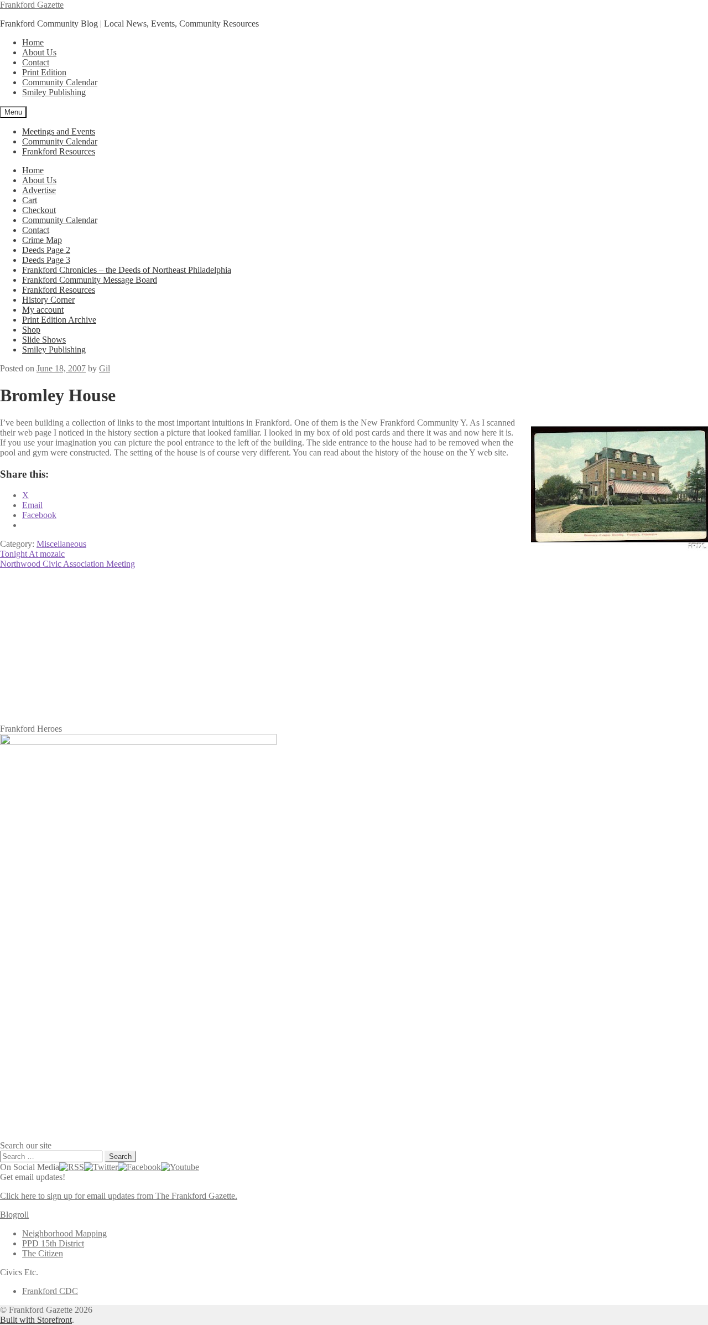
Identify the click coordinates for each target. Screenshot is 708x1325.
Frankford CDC (50, 1291)
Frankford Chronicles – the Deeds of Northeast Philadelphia (126, 270)
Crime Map (42, 240)
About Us (39, 52)
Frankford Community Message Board (89, 279)
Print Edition (44, 72)
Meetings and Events (58, 131)
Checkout (39, 210)
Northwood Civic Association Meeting (67, 563)
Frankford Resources (58, 151)
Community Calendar (59, 82)
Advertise (39, 190)
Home (33, 42)
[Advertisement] (332, 646)
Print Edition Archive (59, 319)
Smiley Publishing (54, 92)
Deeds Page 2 (46, 250)
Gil (104, 368)
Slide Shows (44, 339)
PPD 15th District (53, 1243)
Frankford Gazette (32, 4)
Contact (35, 62)
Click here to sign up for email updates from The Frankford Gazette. (118, 1195)
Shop (31, 329)
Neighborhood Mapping (64, 1233)
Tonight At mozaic (32, 553)
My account (43, 309)
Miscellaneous (61, 543)
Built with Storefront (36, 1319)
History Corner (48, 299)
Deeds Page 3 (46, 260)
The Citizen (42, 1253)
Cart (29, 200)
